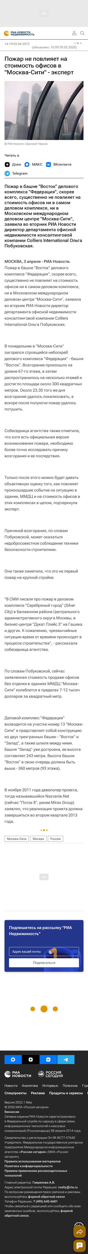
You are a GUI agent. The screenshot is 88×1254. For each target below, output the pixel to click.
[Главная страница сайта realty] (27, 33)
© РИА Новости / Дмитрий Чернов (26, 143)
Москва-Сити (16, 839)
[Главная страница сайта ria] (5, 33)
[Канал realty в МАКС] (13, 1059)
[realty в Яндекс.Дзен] (30, 1059)
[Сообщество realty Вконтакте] (48, 1059)
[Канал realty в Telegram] (65, 1059)
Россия (55, 839)
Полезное (70, 1086)
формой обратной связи (46, 1196)
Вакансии (12, 1112)
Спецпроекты (15, 1093)
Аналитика (30, 1086)
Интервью (50, 1086)
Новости (11, 1086)
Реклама (38, 1093)
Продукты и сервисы (66, 1093)
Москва (38, 839)
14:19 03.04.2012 (17, 44)
